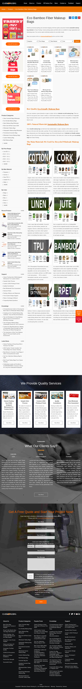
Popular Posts (38, 621)
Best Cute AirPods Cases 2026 (11, 125)
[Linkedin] (79, 614)
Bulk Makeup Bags (8, 140)
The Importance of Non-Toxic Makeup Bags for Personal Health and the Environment (13, 334)
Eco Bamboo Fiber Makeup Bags (26, 9)
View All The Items (12, 44)
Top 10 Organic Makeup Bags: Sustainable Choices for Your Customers (56, 647)
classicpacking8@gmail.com (46, 518)
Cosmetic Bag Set (23, 660)
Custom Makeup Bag (8, 137)
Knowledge (52, 621)
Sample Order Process (9, 281)
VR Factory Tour (47, 3)
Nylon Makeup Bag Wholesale (11, 123)
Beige (5, 192)
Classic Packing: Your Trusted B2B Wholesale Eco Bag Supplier (9, 636)
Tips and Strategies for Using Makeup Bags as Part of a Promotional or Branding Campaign (12, 318)
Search (77, 41)
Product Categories (25, 621)
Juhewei (65, 686)
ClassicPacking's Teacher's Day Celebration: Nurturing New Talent (41, 661)
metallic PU (7, 179)
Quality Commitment (8, 286)
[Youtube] (77, 614)
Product (39, 3)
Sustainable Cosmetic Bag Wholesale (47, 62)
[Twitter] (72, 614)
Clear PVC (6, 177)
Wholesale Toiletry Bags (9, 128)
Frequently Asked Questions (10, 300)
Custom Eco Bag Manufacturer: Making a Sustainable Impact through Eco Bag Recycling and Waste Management (13, 328)
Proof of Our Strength (8, 659)
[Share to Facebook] (70, 17)
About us (31, 3)
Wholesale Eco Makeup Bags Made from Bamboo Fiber (46, 91)
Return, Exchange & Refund (10, 298)
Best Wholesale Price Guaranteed (11, 288)
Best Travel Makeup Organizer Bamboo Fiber (33, 91)
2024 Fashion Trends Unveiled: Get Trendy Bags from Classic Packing (41, 631)
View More (9, 422)
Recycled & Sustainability (71, 663)
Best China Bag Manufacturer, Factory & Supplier (9, 626)
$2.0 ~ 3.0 (6, 156)
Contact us (63, 3)
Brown (5, 200)
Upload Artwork (30, 576)
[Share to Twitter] (73, 17)
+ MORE (22, 210)
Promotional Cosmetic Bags (10, 132)
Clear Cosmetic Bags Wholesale (11, 118)
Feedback (71, 3)
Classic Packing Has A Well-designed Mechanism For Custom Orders (9, 405)
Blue (5, 197)
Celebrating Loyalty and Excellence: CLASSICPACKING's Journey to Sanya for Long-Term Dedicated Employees (13, 365)
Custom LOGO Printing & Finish (11, 283)
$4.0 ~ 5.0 (6, 161)
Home (25, 3)
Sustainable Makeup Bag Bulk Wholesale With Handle (33, 62)
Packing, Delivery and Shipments (11, 293)
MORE (5, 143)
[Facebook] (69, 614)
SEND (41, 601)
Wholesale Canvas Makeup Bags (11, 135)
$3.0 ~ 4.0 (6, 159)
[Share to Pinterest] (79, 17)
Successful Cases (7, 662)
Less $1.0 (6, 151)
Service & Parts (7, 290)
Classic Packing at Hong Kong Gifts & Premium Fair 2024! (41, 626)
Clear (5, 202)
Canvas (6, 174)
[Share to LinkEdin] (76, 17)
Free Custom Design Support (10, 295)
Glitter (5, 182)
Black (5, 195)
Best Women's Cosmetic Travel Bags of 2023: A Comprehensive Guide (40, 637)
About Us (6, 621)
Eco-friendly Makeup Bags (10, 120)
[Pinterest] (74, 614)
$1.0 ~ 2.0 (6, 154)
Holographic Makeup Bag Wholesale (12, 130)
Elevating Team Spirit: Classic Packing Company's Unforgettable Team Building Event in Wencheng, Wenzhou (40, 668)
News (56, 3)
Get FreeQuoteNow (79, 313)
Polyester (6, 172)
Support (78, 3)
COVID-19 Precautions (9, 652)
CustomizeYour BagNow (78, 319)
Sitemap (53, 686)
